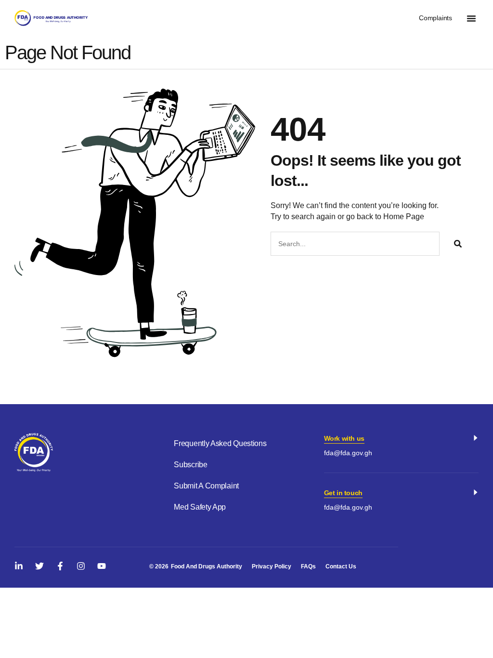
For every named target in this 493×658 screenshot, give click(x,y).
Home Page (403, 216)
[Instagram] (81, 566)
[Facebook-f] (60, 566)
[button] (471, 18)
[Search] (458, 244)
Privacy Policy (271, 566)
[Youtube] (101, 566)
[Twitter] (39, 566)
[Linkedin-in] (18, 566)
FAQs (308, 566)
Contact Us (340, 566)
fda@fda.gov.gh (348, 453)
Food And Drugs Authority (206, 566)
